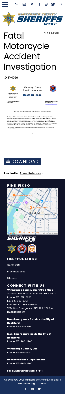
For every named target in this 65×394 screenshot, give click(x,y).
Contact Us (13, 264)
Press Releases (30, 173)
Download (24, 161)
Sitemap (12, 278)
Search (53, 33)
